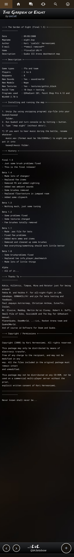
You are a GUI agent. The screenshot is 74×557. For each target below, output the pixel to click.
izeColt (13, 16)
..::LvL (34, 547)
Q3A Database (38, 550)
